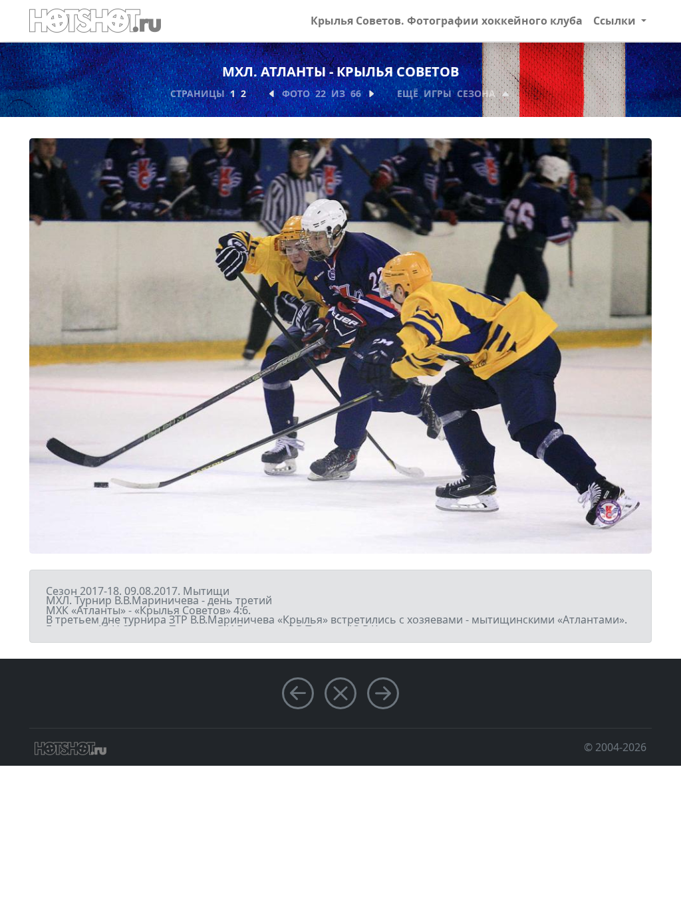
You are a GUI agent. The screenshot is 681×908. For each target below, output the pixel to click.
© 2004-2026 (615, 747)
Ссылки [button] (615, 20)
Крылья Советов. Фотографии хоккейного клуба (447, 20)
